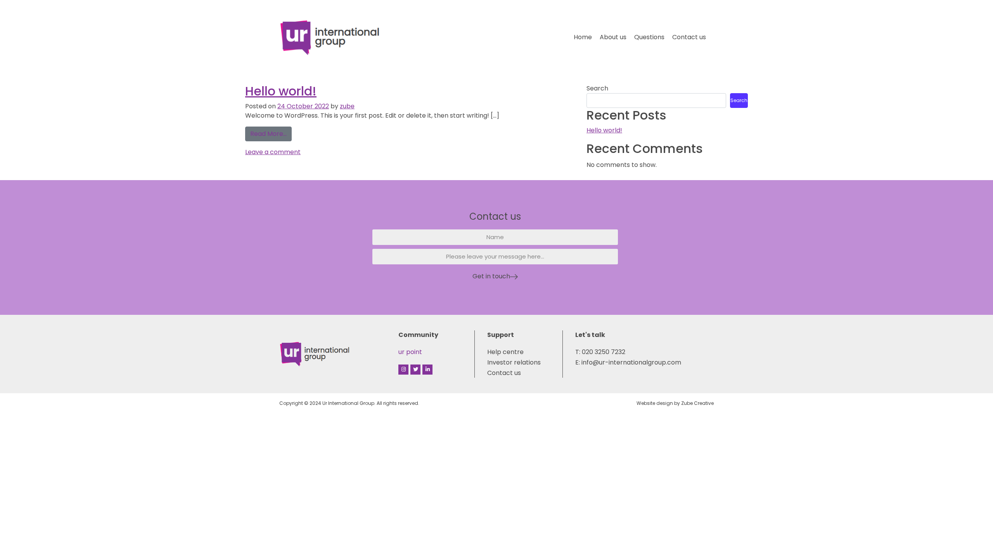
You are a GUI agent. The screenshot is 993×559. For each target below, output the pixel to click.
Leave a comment (273, 152)
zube (347, 106)
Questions (649, 37)
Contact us (689, 37)
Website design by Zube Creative (675, 403)
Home (583, 37)
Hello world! (281, 91)
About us (613, 37)
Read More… (271, 132)
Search (597, 88)
